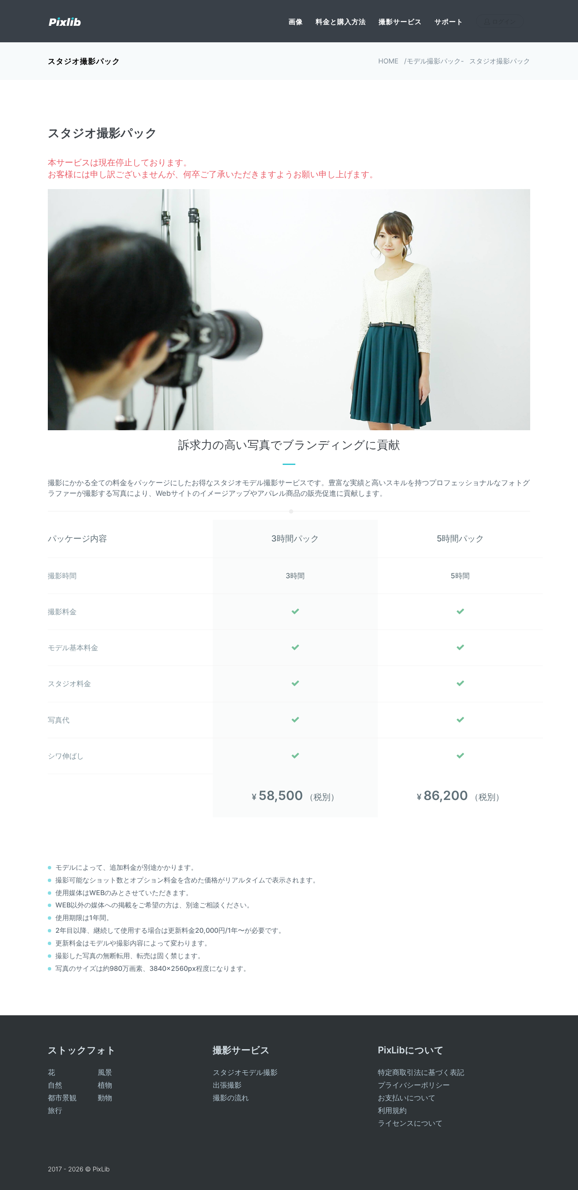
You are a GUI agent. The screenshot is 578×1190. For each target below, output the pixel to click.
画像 (296, 21)
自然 (55, 1085)
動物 (105, 1098)
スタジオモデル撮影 (245, 1072)
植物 (105, 1085)
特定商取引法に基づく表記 (421, 1072)
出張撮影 (227, 1085)
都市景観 (62, 1098)
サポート (449, 21)
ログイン (504, 21)
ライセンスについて (410, 1123)
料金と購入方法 (341, 21)
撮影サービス (400, 21)
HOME (388, 61)
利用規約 (392, 1110)
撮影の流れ (231, 1098)
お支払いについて (406, 1098)
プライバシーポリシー (414, 1085)
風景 (105, 1072)
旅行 (55, 1110)
